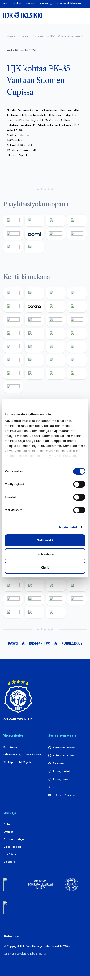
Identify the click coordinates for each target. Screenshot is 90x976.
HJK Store (10, 854)
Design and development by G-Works (24, 953)
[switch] (79, 484)
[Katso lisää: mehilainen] (34, 247)
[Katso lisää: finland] (34, 585)
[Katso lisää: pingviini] (56, 293)
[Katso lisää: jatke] (34, 320)
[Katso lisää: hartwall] (56, 220)
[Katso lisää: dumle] (34, 360)
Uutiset (25, 36)
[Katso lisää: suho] (34, 612)
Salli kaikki (45, 540)
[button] (84, 16)
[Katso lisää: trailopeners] (77, 293)
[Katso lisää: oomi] (34, 234)
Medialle (9, 862)
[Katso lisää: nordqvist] (13, 306)
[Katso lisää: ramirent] (56, 347)
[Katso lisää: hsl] (77, 347)
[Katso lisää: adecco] (56, 306)
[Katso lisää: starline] (34, 333)
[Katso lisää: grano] (56, 360)
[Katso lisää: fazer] (13, 360)
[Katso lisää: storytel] (77, 306)
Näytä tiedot (68, 527)
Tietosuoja (11, 936)
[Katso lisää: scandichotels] (13, 387)
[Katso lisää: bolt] (56, 234)
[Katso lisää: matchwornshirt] (13, 612)
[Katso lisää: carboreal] (34, 293)
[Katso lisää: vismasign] (56, 373)
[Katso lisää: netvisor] (34, 373)
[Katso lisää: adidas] (34, 220)
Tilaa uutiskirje (13, 839)
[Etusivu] (22, 15)
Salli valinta (44, 554)
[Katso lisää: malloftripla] (34, 347)
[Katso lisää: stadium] (13, 247)
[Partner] (10, 884)
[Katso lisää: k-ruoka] (77, 360)
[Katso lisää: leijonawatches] (56, 320)
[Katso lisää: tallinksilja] (77, 234)
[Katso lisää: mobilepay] (13, 293)
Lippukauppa (12, 847)
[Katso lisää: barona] (34, 306)
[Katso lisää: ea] (13, 373)
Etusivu (11, 36)
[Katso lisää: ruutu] (13, 234)
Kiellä (45, 567)
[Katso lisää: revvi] (13, 220)
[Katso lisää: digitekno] (13, 320)
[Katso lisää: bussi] (77, 333)
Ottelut (8, 824)
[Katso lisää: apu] (77, 320)
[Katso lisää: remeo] (77, 373)
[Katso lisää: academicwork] (13, 347)
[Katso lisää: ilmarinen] (56, 333)
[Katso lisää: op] (77, 220)
